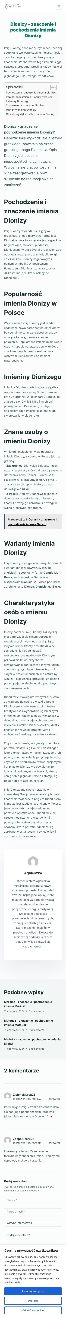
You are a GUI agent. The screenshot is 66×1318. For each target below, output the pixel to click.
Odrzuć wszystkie (33, 1310)
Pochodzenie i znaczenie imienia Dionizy (31, 92)
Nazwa (12, 1200)
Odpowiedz (54, 1099)
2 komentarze (36, 1011)
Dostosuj (33, 1300)
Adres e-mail (16, 1211)
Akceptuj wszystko (33, 1291)
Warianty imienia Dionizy (21, 109)
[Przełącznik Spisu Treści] (52, 87)
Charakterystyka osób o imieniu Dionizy (30, 114)
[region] (33, 1281)
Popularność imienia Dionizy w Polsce (29, 96)
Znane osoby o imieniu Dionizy (25, 105)
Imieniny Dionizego (17, 101)
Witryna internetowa (19, 1223)
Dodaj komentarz (18, 1235)
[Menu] (59, 6)
